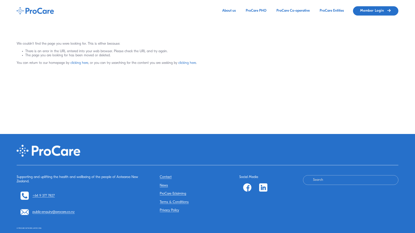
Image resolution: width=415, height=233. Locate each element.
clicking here (79, 63)
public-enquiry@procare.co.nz (53, 212)
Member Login (372, 11)
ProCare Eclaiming (173, 193)
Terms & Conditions (174, 202)
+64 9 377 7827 (43, 195)
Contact (166, 177)
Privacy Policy (169, 210)
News (164, 185)
